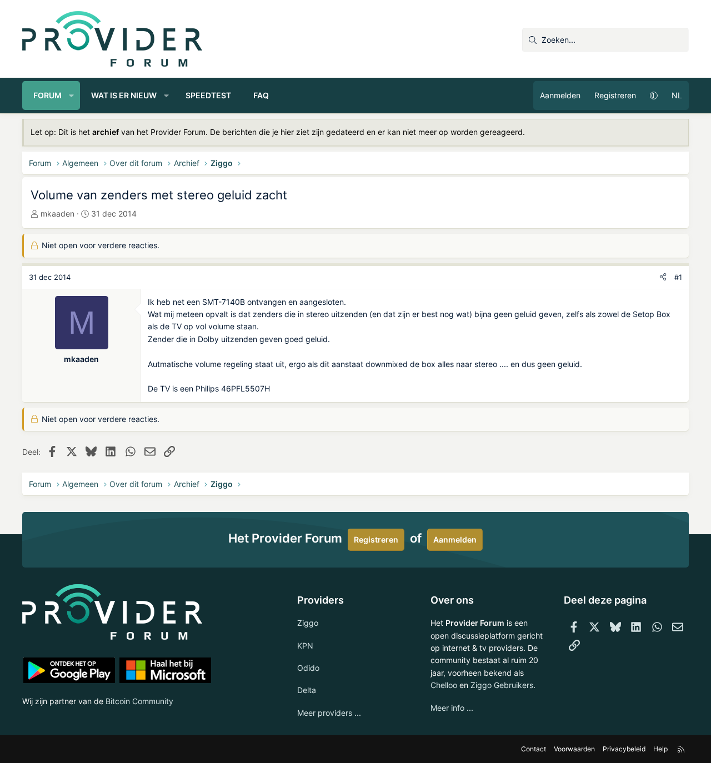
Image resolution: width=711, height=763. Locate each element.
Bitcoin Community (139, 701)
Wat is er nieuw (124, 95)
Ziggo (307, 623)
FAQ (261, 95)
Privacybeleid (624, 749)
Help (660, 749)
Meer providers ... (329, 712)
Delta (306, 690)
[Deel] (662, 277)
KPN (305, 645)
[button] (71, 95)
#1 (678, 277)
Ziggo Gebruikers (501, 685)
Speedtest (208, 95)
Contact (533, 749)
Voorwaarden (574, 749)
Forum (47, 95)
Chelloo (443, 685)
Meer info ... (451, 707)
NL (677, 95)
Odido (308, 667)
